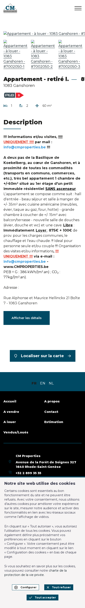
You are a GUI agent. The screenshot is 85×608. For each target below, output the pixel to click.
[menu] (78, 8)
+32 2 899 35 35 (28, 473)
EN (42, 383)
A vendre (11, 412)
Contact (51, 412)
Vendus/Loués (15, 432)
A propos (52, 401)
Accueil (9, 401)
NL (51, 383)
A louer (9, 422)
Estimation (53, 422)
